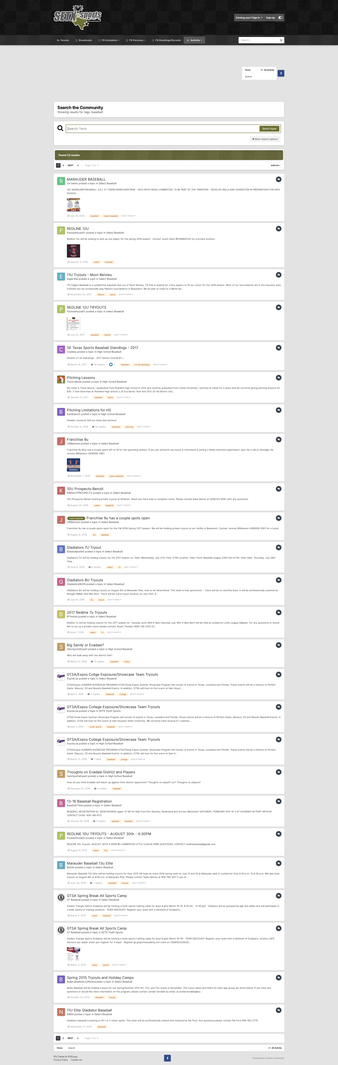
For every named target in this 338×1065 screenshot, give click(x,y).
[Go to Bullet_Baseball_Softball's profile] (61, 979)
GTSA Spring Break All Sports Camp (97, 896)
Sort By (275, 165)
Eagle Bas (72, 278)
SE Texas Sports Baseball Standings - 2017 (102, 348)
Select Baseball (107, 183)
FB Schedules (109, 40)
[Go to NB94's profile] (61, 1012)
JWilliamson (73, 443)
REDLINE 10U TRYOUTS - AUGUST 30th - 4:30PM (109, 834)
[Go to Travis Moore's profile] (61, 379)
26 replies (99, 364)
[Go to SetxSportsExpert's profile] (61, 647)
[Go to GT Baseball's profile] (61, 897)
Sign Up (270, 17)
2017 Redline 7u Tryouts (87, 612)
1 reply (97, 759)
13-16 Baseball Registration (89, 801)
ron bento (72, 183)
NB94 (70, 1014)
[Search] (281, 40)
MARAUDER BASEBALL (86, 179)
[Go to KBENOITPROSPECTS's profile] (61, 490)
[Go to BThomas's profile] (61, 614)
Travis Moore (74, 381)
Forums (64, 40)
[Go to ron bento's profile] (61, 181)
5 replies (95, 694)
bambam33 (73, 414)
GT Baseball (74, 899)
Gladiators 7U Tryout (84, 547)
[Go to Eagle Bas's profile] (61, 276)
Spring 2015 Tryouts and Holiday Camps (100, 978)
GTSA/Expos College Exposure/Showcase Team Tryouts (113, 707)
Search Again (269, 128)
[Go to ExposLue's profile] (61, 676)
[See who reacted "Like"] (111, 364)
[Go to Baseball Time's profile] (61, 803)
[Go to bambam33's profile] (61, 412)
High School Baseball (109, 351)
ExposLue (72, 678)
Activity (195, 40)
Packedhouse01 (76, 232)
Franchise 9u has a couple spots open (118, 518)
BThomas (72, 616)
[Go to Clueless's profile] (61, 349)
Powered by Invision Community (268, 1058)
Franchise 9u (77, 439)
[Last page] (78, 165)
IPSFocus (72, 1056)
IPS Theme (59, 1056)
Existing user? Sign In (248, 17)
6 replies (96, 567)
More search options (266, 139)
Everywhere (267, 40)
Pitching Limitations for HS (89, 410)
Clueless (71, 351)
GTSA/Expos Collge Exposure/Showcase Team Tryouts (112, 674)
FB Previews (136, 40)
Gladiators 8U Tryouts (85, 580)
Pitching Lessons (81, 378)
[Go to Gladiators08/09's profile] (61, 582)
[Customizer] (280, 17)
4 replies (101, 788)
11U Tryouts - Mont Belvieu (89, 275)
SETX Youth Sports (110, 710)
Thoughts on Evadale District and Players (101, 772)
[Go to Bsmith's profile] (61, 865)
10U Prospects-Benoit (85, 489)
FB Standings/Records (168, 40)
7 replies (97, 882)
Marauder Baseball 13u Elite (90, 863)
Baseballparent (75, 551)
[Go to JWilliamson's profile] (61, 441)
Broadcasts (85, 40)
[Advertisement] (148, 73)
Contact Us (76, 1059)
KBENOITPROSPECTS (79, 492)
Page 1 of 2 (91, 165)
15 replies (98, 661)
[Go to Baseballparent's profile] (61, 549)
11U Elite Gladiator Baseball (89, 1010)
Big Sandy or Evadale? (85, 645)
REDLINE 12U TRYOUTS (86, 307)
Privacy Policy (61, 1059)
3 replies (100, 821)
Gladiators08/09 (76, 584)
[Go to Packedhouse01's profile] (61, 230)
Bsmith (71, 867)
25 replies (100, 426)
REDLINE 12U (78, 229)
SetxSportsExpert (77, 649)
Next (70, 165)
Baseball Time (75, 805)
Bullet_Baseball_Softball (80, 981)
